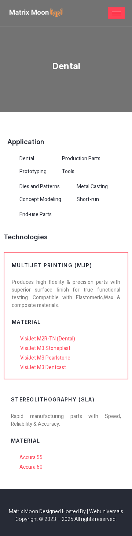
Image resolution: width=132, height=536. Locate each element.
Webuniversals (106, 511)
